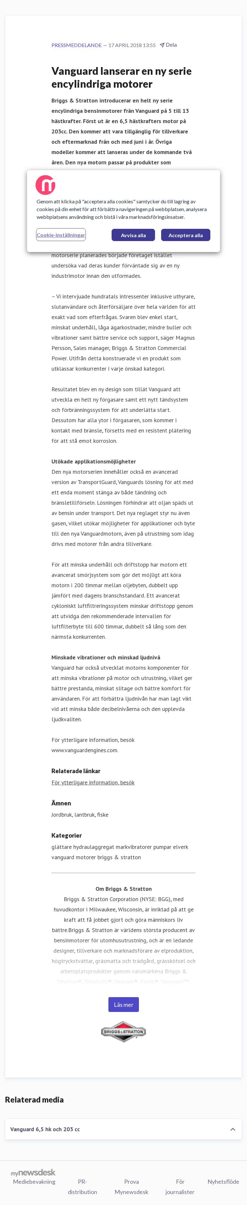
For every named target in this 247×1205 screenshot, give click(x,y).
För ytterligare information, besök (92, 782)
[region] (123, 211)
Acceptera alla (186, 235)
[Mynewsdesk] (33, 1172)
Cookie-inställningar (61, 235)
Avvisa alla (133, 235)
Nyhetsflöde (223, 1181)
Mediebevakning (34, 1181)
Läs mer (123, 1004)
